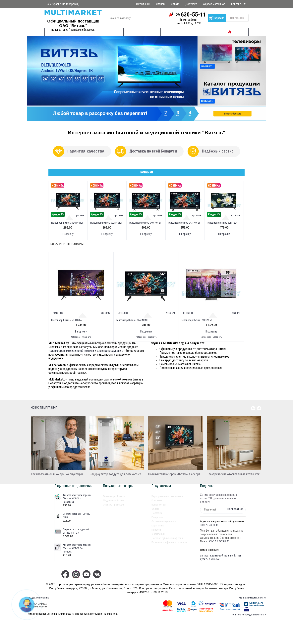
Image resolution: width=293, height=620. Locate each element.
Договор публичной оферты (167, 538)
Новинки (146, 172)
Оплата (155, 508)
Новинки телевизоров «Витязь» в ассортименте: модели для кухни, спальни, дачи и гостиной (175, 474)
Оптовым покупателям (163, 521)
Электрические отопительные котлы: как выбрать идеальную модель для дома (234, 474)
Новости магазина (44, 407)
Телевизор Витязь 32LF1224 (222, 222)
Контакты (156, 500)
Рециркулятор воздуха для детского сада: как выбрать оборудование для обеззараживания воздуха (116, 474)
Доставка (156, 512)
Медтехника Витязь (113, 500)
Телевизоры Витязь (114, 496)
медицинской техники (80, 351)
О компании (158, 533)
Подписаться (235, 508)
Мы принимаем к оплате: (252, 597)
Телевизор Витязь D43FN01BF (184, 222)
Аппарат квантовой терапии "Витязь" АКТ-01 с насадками (77, 498)
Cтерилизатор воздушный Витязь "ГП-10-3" (76, 531)
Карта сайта (157, 525)
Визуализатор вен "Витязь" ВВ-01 (77, 515)
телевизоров (56, 351)
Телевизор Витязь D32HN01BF (106, 222)
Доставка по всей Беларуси (153, 151)
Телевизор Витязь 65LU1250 (196, 320)
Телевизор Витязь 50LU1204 (66, 320)
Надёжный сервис (217, 151)
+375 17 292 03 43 (219, 541)
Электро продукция (114, 504)
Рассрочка (157, 517)
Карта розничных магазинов (167, 496)
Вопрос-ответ (158, 504)
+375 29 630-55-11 (209, 524)
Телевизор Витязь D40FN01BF (145, 222)
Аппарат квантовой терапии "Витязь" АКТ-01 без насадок (77, 548)
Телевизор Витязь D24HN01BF (67, 222)
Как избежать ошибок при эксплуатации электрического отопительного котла (58, 474)
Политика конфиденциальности (169, 542)
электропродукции (109, 351)
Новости (156, 529)
